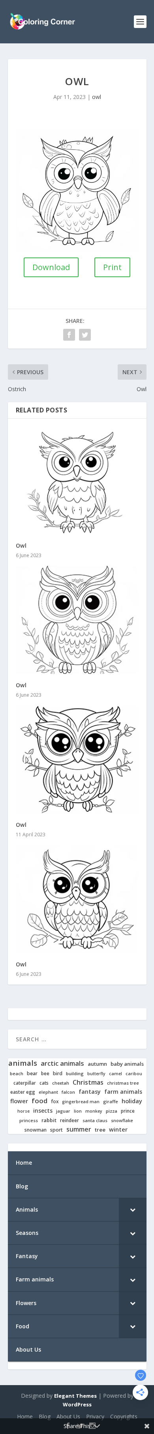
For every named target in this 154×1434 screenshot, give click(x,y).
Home (25, 1416)
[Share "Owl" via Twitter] (85, 335)
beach (16, 1073)
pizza (111, 1111)
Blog (45, 1416)
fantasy (90, 1091)
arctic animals (62, 1063)
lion (78, 1111)
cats (44, 1083)
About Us (68, 1416)
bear (32, 1073)
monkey (93, 1111)
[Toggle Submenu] (132, 1209)
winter (118, 1129)
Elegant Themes (75, 1395)
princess (28, 1120)
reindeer (69, 1120)
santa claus (95, 1120)
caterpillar (24, 1083)
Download (51, 267)
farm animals (123, 1091)
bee (45, 1073)
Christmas (88, 1082)
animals (22, 1063)
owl (96, 97)
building (75, 1073)
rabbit (48, 1120)
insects (43, 1110)
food (39, 1100)
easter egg (22, 1092)
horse (23, 1111)
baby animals (127, 1064)
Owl (21, 545)
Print (112, 267)
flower (19, 1101)
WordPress (77, 1404)
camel (115, 1073)
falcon (68, 1092)
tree (100, 1129)
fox (54, 1101)
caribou (134, 1073)
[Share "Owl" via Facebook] (69, 335)
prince (128, 1111)
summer (78, 1129)
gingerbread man (81, 1101)
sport (56, 1130)
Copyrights (123, 1416)
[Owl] (77, 481)
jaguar (63, 1111)
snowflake (122, 1120)
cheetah (60, 1083)
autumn (97, 1064)
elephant (48, 1092)
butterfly (96, 1073)
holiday (132, 1101)
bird (57, 1073)
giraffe (110, 1101)
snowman (35, 1130)
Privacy (95, 1416)
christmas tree (123, 1083)
